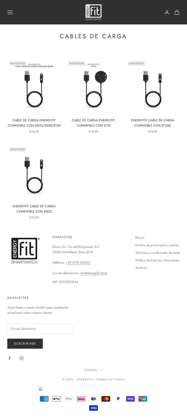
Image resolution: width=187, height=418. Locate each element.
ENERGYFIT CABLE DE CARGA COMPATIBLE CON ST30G (152, 123)
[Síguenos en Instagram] (21, 358)
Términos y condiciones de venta (157, 252)
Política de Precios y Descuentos (157, 260)
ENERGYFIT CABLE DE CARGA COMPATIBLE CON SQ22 (34, 209)
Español (91, 370)
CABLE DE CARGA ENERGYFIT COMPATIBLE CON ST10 (93, 123)
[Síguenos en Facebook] (9, 358)
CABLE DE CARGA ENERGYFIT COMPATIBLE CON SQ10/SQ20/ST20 (34, 123)
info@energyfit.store (93, 273)
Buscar (140, 237)
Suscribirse (25, 343)
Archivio (141, 267)
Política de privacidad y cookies (157, 245)
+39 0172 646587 (78, 262)
